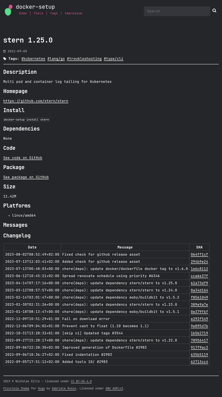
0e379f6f (199, 312)
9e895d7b (199, 326)
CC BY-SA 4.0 (81, 381)
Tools (38, 13)
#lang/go (56, 58)
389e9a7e (199, 304)
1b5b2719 (199, 333)
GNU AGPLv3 (114, 388)
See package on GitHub (26, 177)
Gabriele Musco (64, 388)
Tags (54, 13)
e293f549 (199, 319)
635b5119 (199, 354)
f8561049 (199, 297)
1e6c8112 (199, 269)
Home (23, 13)
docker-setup (35, 7)
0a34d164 (199, 290)
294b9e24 (199, 261)
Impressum (73, 13)
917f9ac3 (199, 347)
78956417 (199, 340)
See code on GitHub (22, 158)
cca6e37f (199, 276)
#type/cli (113, 58)
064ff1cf (199, 254)
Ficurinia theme (16, 388)
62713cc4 (199, 362)
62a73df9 (199, 283)
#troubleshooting (84, 58)
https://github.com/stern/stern (35, 101)
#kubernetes (33, 58)
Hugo (41, 388)
